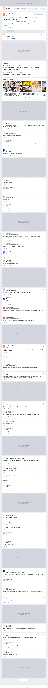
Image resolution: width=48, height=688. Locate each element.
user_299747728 (7, 72)
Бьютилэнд (10, 15)
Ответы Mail (11, 347)
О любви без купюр (12, 524)
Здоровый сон (11, 404)
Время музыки (12, 365)
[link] (12, 90)
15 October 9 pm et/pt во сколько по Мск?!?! (16, 74)
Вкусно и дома (12, 133)
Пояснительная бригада (14, 234)
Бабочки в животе (12, 290)
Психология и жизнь (13, 468)
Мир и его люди (12, 65)
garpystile (6, 65)
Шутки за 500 (12, 300)
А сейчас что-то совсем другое (16, 458)
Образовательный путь (14, 206)
